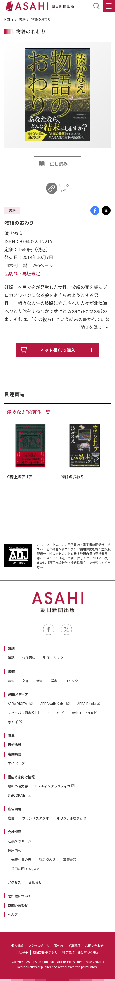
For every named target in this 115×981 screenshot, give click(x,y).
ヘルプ (13, 914)
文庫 (25, 680)
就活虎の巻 (47, 859)
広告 (11, 818)
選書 (54, 680)
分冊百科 (28, 657)
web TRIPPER (82, 712)
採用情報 (14, 850)
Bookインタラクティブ (52, 786)
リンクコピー (63, 188)
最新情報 (14, 744)
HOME (9, 19)
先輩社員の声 (21, 859)
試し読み (59, 163)
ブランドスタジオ (35, 818)
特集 (11, 735)
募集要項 (69, 859)
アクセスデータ (38, 945)
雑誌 (11, 648)
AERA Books (86, 703)
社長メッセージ (19, 841)
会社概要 (14, 831)
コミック (71, 680)
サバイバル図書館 (21, 712)
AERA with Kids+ (52, 703)
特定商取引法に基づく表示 (80, 952)
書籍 (22, 19)
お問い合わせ (18, 905)
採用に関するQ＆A (25, 868)
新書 (39, 680)
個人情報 (17, 945)
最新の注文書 (18, 786)
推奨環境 (74, 945)
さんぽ (13, 721)
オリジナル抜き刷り (71, 818)
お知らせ (35, 882)
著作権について (19, 895)
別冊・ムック (53, 657)
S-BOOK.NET (17, 795)
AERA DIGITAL (18, 703)
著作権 (58, 945)
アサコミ (53, 712)
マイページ (16, 763)
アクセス (14, 882)
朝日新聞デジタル (45, 952)
